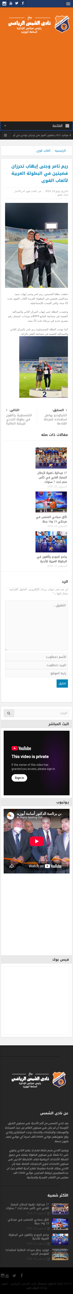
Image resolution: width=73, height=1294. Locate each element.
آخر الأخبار (19, 191)
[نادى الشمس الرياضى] (36, 23)
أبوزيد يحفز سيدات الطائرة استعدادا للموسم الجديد (27, 1252)
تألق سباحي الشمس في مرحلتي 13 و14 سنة (51, 519)
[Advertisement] (36, 77)
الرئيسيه (60, 150)
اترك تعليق (62, 194)
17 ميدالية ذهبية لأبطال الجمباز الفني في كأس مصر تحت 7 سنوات (52, 477)
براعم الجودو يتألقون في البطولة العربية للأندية (52, 559)
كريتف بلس (32, 1287)
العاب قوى (43, 150)
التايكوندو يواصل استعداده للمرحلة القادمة (55, 417)
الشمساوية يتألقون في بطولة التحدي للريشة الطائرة (19, 417)
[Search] (9, 713)
